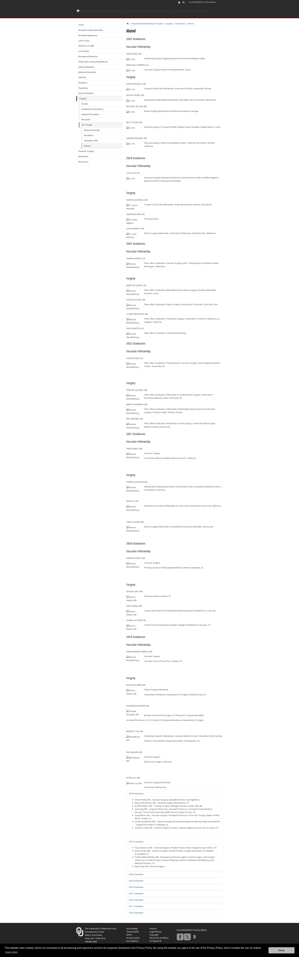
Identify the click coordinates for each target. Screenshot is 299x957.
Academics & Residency (92, 109)
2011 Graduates (136, 906)
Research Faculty (92, 130)
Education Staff (91, 140)
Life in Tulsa (83, 40)
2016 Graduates (136, 874)
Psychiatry (83, 88)
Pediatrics (83, 82)
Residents (88, 135)
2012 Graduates (136, 899)
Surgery (82, 98)
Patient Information (90, 114)
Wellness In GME (86, 45)
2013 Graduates (136, 893)
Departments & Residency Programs (147, 23)
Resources (83, 161)
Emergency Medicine (88, 56)
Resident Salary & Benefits (90, 30)
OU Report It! (155, 941)
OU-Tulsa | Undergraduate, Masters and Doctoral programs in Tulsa (127, 24)
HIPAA (129, 934)
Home (81, 24)
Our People (83, 51)
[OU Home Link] (179, 2)
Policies (153, 928)
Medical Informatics (87, 72)
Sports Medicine (86, 93)
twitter (187, 936)
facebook (180, 936)
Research (85, 119)
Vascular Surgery (86, 151)
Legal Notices (156, 931)
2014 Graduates (136, 887)
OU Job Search (133, 937)
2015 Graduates (136, 880)
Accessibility (132, 928)
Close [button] (281, 950)
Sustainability (132, 931)
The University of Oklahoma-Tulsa (100, 928)
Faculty (84, 103)
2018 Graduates (136, 793)
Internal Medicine (86, 67)
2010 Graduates (136, 912)
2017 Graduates (136, 841)
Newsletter (83, 156)
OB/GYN (82, 77)
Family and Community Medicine (93, 61)
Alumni (87, 145)
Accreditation (132, 941)
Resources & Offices (159, 937)
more (194, 936)
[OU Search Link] (183, 2)
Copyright (154, 934)
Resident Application (87, 35)
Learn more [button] (11, 952)
